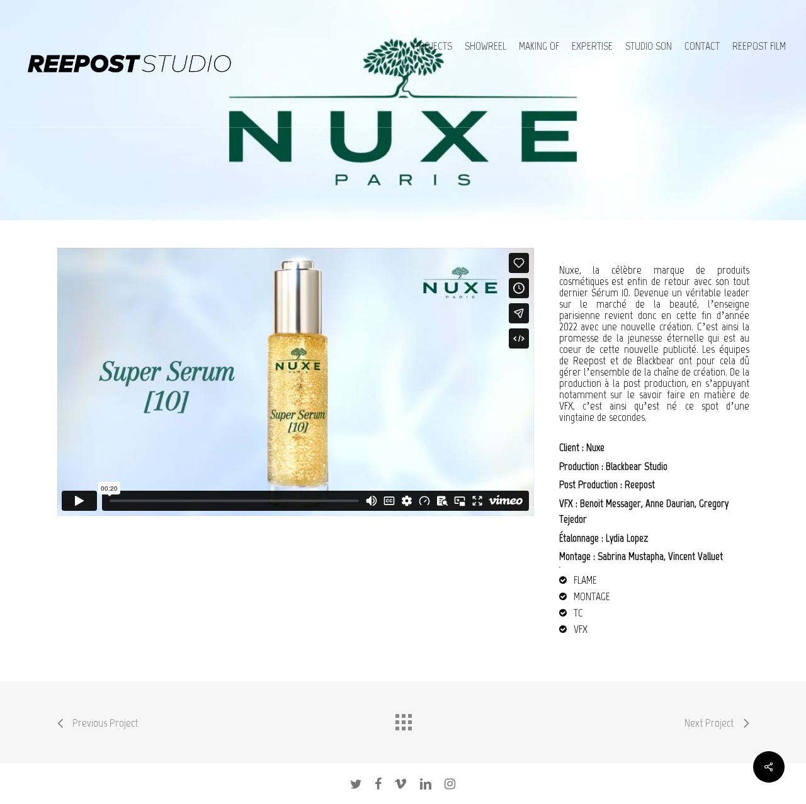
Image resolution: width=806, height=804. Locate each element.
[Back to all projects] (403, 719)
